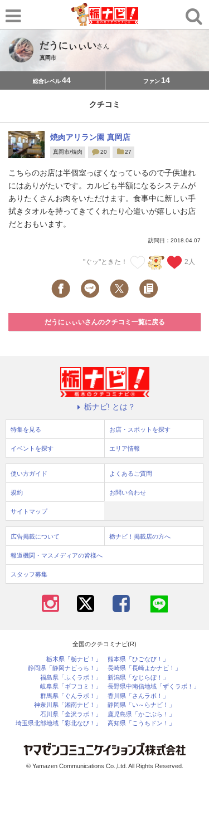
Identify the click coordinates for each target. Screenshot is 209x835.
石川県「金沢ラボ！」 (70, 714)
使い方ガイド (29, 473)
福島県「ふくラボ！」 (70, 678)
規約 (17, 492)
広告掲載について (35, 536)
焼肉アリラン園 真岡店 (90, 137)
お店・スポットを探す (140, 429)
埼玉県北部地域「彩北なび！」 (58, 723)
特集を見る (26, 429)
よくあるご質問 (130, 473)
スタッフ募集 (29, 574)
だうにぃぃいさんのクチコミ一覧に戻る (105, 322)
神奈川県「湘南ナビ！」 (67, 705)
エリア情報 (124, 448)
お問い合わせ (127, 492)
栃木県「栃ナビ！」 (73, 659)
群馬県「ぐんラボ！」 (70, 696)
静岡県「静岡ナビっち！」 (64, 668)
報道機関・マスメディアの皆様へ (57, 555)
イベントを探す (32, 448)
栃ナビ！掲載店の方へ (140, 536)
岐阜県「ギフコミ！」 (70, 686)
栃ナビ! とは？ (109, 406)
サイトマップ (29, 511)
